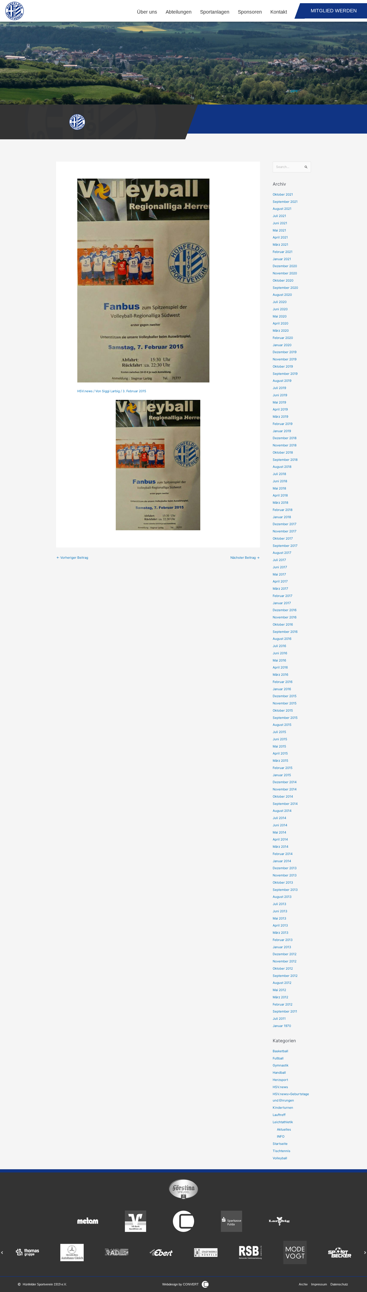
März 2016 (280, 675)
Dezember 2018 (284, 438)
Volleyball (280, 1158)
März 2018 (280, 503)
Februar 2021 (282, 252)
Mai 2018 (279, 488)
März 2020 (281, 331)
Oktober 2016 (283, 624)
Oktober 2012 (283, 968)
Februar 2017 (282, 596)
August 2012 (282, 983)
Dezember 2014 (285, 782)
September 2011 (285, 1011)
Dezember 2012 (284, 954)
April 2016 (280, 667)
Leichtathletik (283, 1122)
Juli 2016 (279, 646)
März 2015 (280, 761)
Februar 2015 (282, 768)
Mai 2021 (279, 230)
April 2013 (280, 925)
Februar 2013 (283, 940)
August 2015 (282, 725)
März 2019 (280, 417)
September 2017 (285, 546)
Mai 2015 (279, 746)
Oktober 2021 (283, 194)
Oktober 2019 (283, 366)
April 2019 (280, 409)
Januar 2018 (282, 517)
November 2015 (284, 703)
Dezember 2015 (284, 696)
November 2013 (285, 875)
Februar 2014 (283, 854)
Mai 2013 (279, 918)
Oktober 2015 (283, 710)
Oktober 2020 (283, 280)
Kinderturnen (283, 1108)
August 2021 (282, 209)
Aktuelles (284, 1129)
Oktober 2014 (283, 796)
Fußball (278, 1058)
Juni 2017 (280, 567)
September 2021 (285, 202)
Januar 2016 (282, 689)
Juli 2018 (279, 474)
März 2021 (280, 245)
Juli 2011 (279, 1019)
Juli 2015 (279, 732)
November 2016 (284, 617)
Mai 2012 (279, 990)
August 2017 (282, 553)
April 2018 (280, 495)
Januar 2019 (282, 431)
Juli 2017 (279, 560)
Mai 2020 (280, 316)
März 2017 (280, 589)
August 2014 (282, 811)
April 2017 (280, 581)
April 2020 (280, 323)
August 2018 (282, 467)
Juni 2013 (280, 911)
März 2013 (280, 933)
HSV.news (85, 391)
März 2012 (280, 997)
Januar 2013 (282, 947)
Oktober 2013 (283, 882)
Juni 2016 (280, 653)
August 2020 (282, 295)
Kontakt (278, 12)
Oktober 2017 (283, 538)
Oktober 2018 (283, 452)
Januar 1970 (282, 1026)
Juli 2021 (279, 216)
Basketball (280, 1051)
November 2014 (285, 789)
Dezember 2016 (284, 610)
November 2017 (284, 531)
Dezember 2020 (285, 266)
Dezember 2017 (284, 524)
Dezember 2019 (284, 352)
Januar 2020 (282, 345)
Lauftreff (279, 1115)
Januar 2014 (282, 861)
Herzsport (280, 1080)
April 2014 (280, 839)
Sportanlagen (214, 12)
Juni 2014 (280, 825)
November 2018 (284, 445)
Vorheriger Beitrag (72, 558)
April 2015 (280, 753)
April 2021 (280, 237)
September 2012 (285, 976)
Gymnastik (280, 1065)
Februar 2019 (282, 424)
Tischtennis (281, 1151)
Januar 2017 (282, 603)
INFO (280, 1136)
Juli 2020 (280, 302)
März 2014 (280, 847)
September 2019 (285, 374)
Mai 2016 (279, 660)
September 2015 (285, 718)
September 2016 (285, 632)
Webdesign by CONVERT (180, 1284)
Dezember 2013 (285, 868)
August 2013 (282, 897)
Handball (279, 1073)
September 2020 (285, 288)
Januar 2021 (282, 259)
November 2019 (284, 359)
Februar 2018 (282, 510)
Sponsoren (250, 12)
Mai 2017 (279, 574)
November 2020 (285, 273)
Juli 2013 (279, 904)
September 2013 (285, 890)
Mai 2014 (279, 832)
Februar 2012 (282, 1004)
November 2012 (284, 961)
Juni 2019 (280, 395)
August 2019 (282, 381)
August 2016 (282, 639)
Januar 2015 (282, 775)
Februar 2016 (282, 682)
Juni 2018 (280, 481)
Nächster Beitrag (245, 558)
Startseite (280, 1144)
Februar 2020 (283, 338)
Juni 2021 (280, 223)
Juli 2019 (279, 388)
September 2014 (285, 804)
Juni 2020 (280, 309)
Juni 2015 (280, 739)
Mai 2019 (279, 402)
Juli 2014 (279, 818)
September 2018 (285, 460)
